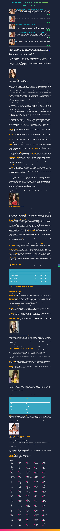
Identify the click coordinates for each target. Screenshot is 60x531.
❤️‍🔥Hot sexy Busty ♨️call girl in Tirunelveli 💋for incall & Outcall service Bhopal (29, 9)
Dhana (11, 481)
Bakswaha (36, 468)
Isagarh (28, 488)
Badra (35, 467)
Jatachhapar (12, 489)
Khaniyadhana (28, 494)
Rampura (12, 515)
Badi (27, 466)
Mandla (20, 501)
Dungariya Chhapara (45, 482)
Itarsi (35, 488)
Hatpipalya (36, 486)
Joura (11, 491)
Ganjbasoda (28, 483)
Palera (27, 509)
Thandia (20, 525)
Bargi (19, 470)
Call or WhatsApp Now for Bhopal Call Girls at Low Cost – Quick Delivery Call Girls (29, 32)
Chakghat (20, 477)
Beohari (36, 471)
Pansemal (12, 511)
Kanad (11, 492)
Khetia (19, 495)
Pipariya (44, 512)
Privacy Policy (40, 530)
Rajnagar (20, 514)
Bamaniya (20, 469)
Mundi (19, 504)
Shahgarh (20, 520)
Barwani (12, 471)
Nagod (11, 505)
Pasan (27, 511)
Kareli (35, 492)
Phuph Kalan (28, 512)
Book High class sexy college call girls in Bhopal (23, 39)
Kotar (27, 496)
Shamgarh (12, 521)
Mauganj (44, 502)
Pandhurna (36, 510)
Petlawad (20, 512)
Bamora (44, 469)
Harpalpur (44, 485)
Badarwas (12, 466)
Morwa (44, 503)
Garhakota (36, 483)
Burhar (44, 476)
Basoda (20, 471)
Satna (11, 518)
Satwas (19, 518)
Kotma (44, 496)
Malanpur (12, 500)
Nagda (43, 504)
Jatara (19, 489)
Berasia (44, 471)
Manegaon (44, 501)
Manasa (28, 500)
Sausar (27, 518)
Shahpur (28, 520)
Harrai (11, 486)
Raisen (35, 513)
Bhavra (44, 473)
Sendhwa (12, 519)
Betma (11, 472)
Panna (43, 510)
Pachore (44, 508)
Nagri (19, 505)
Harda (35, 485)
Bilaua (27, 475)
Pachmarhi (36, 508)
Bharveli (28, 473)
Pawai (11, 512)
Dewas (35, 480)
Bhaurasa (36, 473)
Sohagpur (36, 522)
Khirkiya (36, 495)
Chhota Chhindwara (37, 478)
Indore (19, 488)
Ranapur (20, 515)
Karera (44, 492)
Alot (19, 463)
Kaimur (28, 491)
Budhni (28, 476)
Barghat (12, 470)
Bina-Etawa (44, 475)
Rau (19, 516)
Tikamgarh (28, 525)
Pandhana (28, 510)
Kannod (20, 492)
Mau (35, 502)
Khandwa (20, 494)
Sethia (43, 519)
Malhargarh (20, 500)
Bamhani (28, 469)
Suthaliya (44, 523)
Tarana (27, 524)
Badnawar (12, 467)
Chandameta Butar (29, 477)
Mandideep (12, 501)
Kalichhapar (44, 491)
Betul (19, 472)
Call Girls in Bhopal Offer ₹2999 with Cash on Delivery (24, 16)
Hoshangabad (28, 487)
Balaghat (44, 468)
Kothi (35, 496)
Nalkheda (44, 505)
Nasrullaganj (20, 507)
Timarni (36, 525)
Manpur (28, 502)
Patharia (44, 511)
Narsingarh (36, 506)
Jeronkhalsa (44, 489)
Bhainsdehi (36, 472)
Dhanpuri (20, 481)
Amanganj (28, 463)
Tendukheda (44, 524)
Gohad (19, 484)
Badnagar (44, 466)
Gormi (27, 484)
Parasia (20, 511)
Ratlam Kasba (12, 516)
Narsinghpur (44, 506)
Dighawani (44, 481)
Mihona (12, 503)
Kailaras (20, 491)
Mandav (44, 500)
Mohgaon (20, 503)
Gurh (11, 485)
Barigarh (36, 470)
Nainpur (36, 505)
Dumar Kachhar (37, 482)
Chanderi (36, 477)
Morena (36, 503)
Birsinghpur (12, 476)
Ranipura (28, 515)
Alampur (44, 462)
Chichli (44, 478)
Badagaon (36, 465)
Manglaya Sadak (21, 502)
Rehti (35, 516)
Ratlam (44, 515)
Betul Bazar (28, 472)
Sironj (19, 522)
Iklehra (44, 487)
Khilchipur (28, 495)
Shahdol (12, 520)
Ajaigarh (20, 462)
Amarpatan (44, 463)
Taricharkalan (36, 524)
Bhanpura (20, 473)
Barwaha (44, 470)
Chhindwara (28, 478)
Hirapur (20, 487)
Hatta (43, 486)
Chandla (44, 477)
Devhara (28, 480)
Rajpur (27, 514)
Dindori (20, 482)
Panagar (44, 509)
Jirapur (35, 490)
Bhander (12, 473)
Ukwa (19, 526)
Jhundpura (20, 490)
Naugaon (36, 507)
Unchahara (36, 526)
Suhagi (19, 523)
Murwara (36, 504)
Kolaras (20, 496)
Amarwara (12, 464)
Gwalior (20, 485)
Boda (19, 476)
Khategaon (12, 495)
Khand (11, 494)
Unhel (43, 526)
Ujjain (11, 526)
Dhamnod (44, 480)
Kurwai (27, 497)
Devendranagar (21, 480)
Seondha (20, 519)
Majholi (20, 499)
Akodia (35, 462)
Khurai (11, 496)
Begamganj (28, 471)
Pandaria (20, 510)
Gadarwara (12, 483)
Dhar (27, 481)
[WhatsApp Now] (49, 14)
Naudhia (28, 507)
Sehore (36, 518)
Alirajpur (12, 463)
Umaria (28, 526)
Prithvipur (12, 513)
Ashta (11, 465)
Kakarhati (36, 491)
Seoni (27, 519)
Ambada (20, 464)
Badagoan (44, 465)
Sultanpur (28, 523)
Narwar (11, 507)
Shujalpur (36, 521)
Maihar (11, 499)
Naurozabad (44, 507)
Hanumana (28, 485)
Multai (11, 504)
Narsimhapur (28, 506)
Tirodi (43, 525)
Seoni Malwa (36, 519)
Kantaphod (28, 492)
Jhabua (11, 490)
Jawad (27, 489)
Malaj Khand (44, 499)
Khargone (44, 494)
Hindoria (12, 487)
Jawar (35, 489)
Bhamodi (44, 472)
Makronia (28, 499)
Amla (35, 464)
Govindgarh (36, 484)
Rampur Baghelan (37, 514)
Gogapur (12, 484)
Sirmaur (12, 522)
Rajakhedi (44, 513)
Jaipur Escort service (35, 530)
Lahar (35, 497)
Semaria (44, 518)
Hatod (27, 486)
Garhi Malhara (45, 483)
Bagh (43, 467)
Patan (35, 511)
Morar (27, 503)
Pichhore (36, 512)
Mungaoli (28, 504)
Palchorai (12, 509)
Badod (19, 467)
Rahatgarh (28, 513)
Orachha (28, 508)
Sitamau (28, 522)
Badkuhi (36, 466)
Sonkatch (44, 522)
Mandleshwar (28, 501)
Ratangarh (36, 515)
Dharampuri (36, 481)
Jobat (43, 490)
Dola (27, 482)
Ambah (28, 464)
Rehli (27, 516)
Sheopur (20, 521)
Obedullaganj (12, 508)
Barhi (27, 470)
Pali (35, 509)
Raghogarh (20, 513)
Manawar (36, 500)
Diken (11, 482)
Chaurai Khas (12, 478)
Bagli (11, 468)
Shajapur (44, 520)
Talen (19, 524)
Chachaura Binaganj (13, 477)
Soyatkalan (12, 523)
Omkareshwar (20, 508)
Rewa (43, 516)
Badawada (20, 466)
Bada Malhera (28, 465)
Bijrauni (12, 475)
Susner (36, 523)
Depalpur (12, 480)
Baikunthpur (28, 468)
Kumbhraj (20, 497)
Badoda (28, 467)
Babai (19, 465)
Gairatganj (20, 483)
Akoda (27, 462)
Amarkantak (36, 463)
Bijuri (19, 475)
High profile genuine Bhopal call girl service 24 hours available (26, 24)
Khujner (44, 495)
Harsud (20, 486)
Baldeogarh (12, 469)
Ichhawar (36, 487)
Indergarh (12, 488)
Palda (19, 509)
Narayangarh (20, 506)
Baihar (19, 468)
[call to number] (47, 14)
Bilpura (36, 475)
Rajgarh (12, 514)
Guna (43, 484)
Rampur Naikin (45, 514)
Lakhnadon (44, 497)
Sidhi (43, 521)
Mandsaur (36, 501)
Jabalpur (44, 488)
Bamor (35, 469)
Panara (11, 510)
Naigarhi (28, 505)
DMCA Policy (43, 530)
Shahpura (36, 520)
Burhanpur (36, 476)
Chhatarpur (20, 478)
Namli (11, 506)
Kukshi (11, 497)
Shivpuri (28, 521)
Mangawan (12, 502)
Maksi (35, 499)
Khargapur (36, 494)
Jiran (27, 490)
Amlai (43, 464)
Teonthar (12, 525)
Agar (11, 462)
